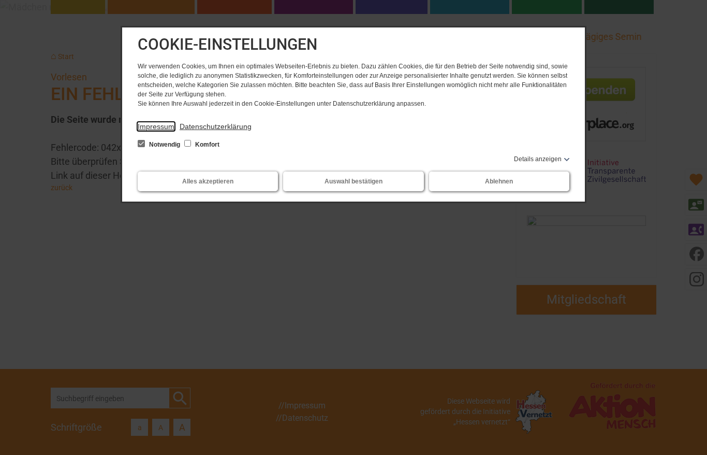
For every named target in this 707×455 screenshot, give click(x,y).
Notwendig (165, 144)
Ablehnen (499, 181)
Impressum (156, 126)
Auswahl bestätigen (353, 181)
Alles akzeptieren (207, 181)
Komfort (206, 144)
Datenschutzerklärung (216, 126)
